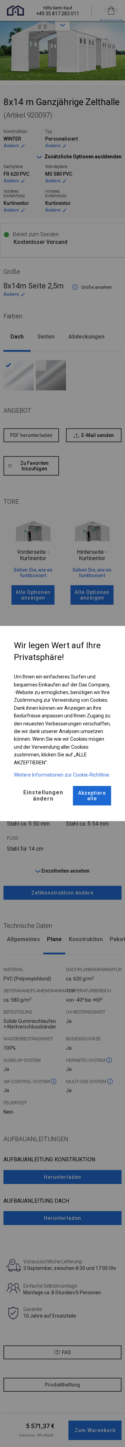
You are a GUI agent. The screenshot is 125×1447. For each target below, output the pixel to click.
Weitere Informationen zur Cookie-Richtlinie (61, 775)
